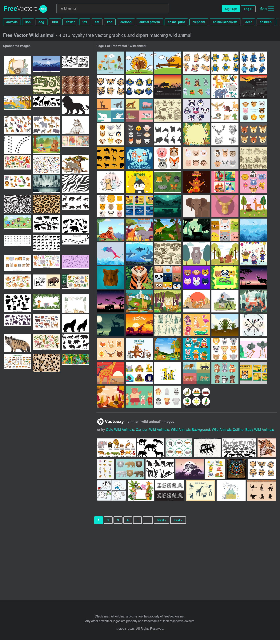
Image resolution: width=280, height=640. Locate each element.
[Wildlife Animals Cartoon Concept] (139, 301)
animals (12, 22)
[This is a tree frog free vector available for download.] (231, 490)
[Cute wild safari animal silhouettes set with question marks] (17, 303)
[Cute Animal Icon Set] (224, 349)
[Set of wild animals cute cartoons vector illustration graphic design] (105, 469)
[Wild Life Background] (167, 206)
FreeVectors (25, 9)
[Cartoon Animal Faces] (110, 134)
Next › (161, 520)
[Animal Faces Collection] (253, 110)
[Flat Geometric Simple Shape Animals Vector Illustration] (224, 206)
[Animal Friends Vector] (110, 182)
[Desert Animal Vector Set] (224, 110)
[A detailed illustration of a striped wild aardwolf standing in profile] (17, 343)
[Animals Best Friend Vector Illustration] (253, 206)
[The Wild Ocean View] (253, 230)
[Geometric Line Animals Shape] (224, 134)
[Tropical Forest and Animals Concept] (167, 301)
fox (84, 22)
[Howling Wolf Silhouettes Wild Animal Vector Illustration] (75, 323)
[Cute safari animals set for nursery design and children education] (17, 184)
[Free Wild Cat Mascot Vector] (110, 86)
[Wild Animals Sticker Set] (196, 86)
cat (97, 22)
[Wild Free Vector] (253, 325)
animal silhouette (225, 22)
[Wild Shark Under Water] (139, 253)
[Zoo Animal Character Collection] (196, 325)
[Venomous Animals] (167, 110)
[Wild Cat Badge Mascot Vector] (139, 86)
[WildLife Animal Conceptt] (110, 373)
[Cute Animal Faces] (139, 134)
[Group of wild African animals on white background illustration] (75, 164)
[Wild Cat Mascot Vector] (224, 63)
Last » (178, 520)
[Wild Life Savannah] (139, 230)
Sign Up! (231, 8)
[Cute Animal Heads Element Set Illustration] (196, 277)
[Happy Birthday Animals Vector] (139, 182)
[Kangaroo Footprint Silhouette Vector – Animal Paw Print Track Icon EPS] (75, 244)
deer (248, 22)
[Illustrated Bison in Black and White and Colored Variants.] (46, 283)
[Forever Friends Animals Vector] (139, 158)
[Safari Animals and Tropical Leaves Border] (75, 303)
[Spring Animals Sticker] (110, 349)
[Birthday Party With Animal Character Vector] (253, 253)
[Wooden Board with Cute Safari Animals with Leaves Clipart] (17, 65)
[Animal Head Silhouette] (167, 134)
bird (55, 22)
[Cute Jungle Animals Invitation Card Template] (224, 277)
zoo (109, 22)
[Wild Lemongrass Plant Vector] (224, 325)
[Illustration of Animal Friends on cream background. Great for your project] (215, 469)
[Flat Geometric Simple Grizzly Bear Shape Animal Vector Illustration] (110, 277)
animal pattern (149, 22)
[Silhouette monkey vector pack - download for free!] (160, 469)
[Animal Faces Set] (253, 134)
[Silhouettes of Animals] (110, 158)
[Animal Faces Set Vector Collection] (110, 206)
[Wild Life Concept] (167, 230)
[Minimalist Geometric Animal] (110, 110)
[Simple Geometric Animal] (139, 110)
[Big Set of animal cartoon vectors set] (17, 85)
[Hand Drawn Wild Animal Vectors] (110, 63)
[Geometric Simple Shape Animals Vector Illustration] (196, 206)
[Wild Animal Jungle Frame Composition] (196, 134)
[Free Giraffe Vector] (167, 373)
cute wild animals (120, 429)
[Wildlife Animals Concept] (167, 349)
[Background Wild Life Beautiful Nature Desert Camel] (139, 325)
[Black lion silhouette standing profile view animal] (75, 105)
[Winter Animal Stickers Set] (196, 349)
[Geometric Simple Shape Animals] (167, 182)
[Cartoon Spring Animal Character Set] (224, 373)
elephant (199, 22)
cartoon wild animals (152, 429)
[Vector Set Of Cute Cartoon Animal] (224, 230)
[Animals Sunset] (167, 86)
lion (28, 22)
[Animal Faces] (196, 110)
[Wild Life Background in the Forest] (110, 325)
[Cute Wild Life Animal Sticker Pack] (253, 182)
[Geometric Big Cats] (196, 373)
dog (41, 22)
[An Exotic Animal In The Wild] (224, 182)
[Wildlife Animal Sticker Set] (139, 373)
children (266, 22)
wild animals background (190, 429)
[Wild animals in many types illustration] (116, 447)
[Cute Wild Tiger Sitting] (110, 230)
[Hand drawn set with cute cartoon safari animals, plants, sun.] (75, 283)
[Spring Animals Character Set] (139, 349)
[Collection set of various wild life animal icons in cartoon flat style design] (179, 447)
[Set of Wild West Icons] (196, 397)
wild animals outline (227, 429)
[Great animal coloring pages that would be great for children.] (111, 490)
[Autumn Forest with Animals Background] (110, 397)
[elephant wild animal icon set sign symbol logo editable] (46, 224)
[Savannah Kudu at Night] (253, 277)
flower (70, 22)
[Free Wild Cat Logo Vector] (253, 63)
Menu (263, 8)
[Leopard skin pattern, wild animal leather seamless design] (46, 204)
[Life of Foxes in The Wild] (253, 301)
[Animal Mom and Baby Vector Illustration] (196, 253)
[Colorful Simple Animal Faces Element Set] (167, 277)
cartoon (126, 22)
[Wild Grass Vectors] (167, 325)
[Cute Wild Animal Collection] (224, 86)
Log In (248, 8)
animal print (176, 22)
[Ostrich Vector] (253, 349)
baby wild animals (259, 429)
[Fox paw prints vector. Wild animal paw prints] (17, 145)
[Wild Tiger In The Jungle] (139, 277)
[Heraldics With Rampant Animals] (253, 158)
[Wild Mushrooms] (167, 253)
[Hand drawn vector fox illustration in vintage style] (75, 125)
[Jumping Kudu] (110, 301)
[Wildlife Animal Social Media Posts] (253, 373)
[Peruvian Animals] (253, 86)
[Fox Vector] (196, 301)
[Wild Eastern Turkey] (139, 63)
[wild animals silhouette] (239, 447)
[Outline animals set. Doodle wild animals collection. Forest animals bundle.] (75, 264)
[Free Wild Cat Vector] (196, 63)
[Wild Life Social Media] (139, 206)
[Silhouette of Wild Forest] (196, 230)
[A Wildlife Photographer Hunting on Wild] (224, 301)
